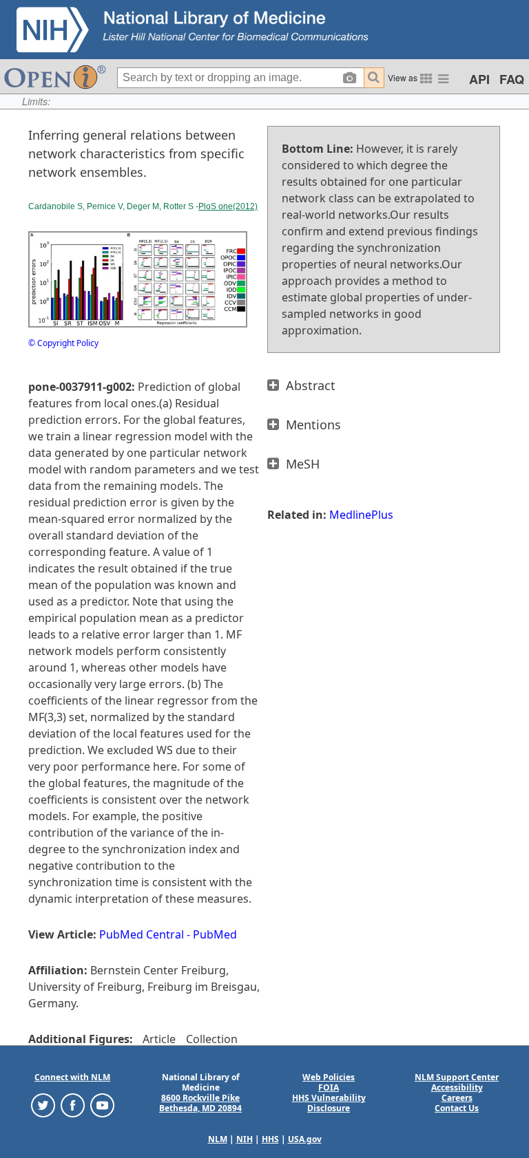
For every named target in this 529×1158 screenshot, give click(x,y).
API (479, 79)
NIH (244, 1139)
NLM (217, 1139)
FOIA (328, 1087)
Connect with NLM (72, 1077)
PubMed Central (141, 934)
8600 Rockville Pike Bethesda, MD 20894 (200, 1103)
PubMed (215, 934)
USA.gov (305, 1139)
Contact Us (457, 1108)
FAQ (511, 79)
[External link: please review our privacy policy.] (43, 1105)
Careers (457, 1098)
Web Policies (328, 1077)
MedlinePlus (361, 514)
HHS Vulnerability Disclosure (329, 1103)
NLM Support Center (457, 1077)
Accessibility (457, 1087)
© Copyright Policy (63, 343)
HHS (270, 1139)
